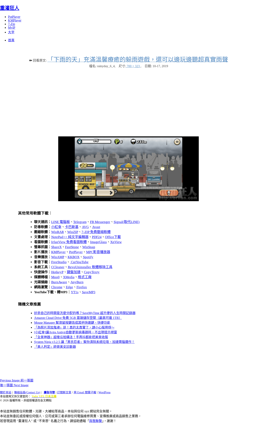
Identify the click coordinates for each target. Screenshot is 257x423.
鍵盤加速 (74, 272)
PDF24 (97, 237)
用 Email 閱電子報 (85, 392)
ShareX (56, 247)
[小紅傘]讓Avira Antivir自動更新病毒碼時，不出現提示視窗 (75, 332)
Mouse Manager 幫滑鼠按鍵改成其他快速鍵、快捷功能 (72, 322)
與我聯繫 (95, 421)
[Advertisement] (128, 100)
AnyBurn (77, 282)
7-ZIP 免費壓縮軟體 (96, 232)
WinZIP (72, 232)
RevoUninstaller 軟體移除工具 (90, 267)
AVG (85, 227)
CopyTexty (92, 272)
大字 (11, 32)
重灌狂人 (9, 8)
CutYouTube (79, 262)
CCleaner (57, 267)
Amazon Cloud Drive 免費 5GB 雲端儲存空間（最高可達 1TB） (78, 318)
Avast (96, 227)
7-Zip (11, 24)
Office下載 (113, 237)
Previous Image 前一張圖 (16, 380)
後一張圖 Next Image (14, 385)
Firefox (81, 287)
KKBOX (74, 257)
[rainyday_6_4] (128, 200)
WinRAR (57, 232)
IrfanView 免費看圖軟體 (69, 242)
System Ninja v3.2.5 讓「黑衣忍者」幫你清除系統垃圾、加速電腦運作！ (84, 342)
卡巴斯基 (72, 227)
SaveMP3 (88, 292)
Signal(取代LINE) (127, 222)
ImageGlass (98, 242)
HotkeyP (57, 272)
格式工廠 (85, 277)
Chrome (56, 287)
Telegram (80, 222)
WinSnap (88, 247)
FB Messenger (100, 222)
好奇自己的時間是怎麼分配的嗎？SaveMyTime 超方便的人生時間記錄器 (85, 313)
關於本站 (5, 392)
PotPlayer (14, 16)
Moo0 (55, 277)
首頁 (11, 40)
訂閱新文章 (64, 392)
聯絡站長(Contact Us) (27, 392)
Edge (69, 287)
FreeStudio (59, 262)
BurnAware (59, 282)
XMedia (68, 277)
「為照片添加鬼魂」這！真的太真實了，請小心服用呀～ (74, 327)
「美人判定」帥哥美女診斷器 (55, 346)
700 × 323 (133, 66)
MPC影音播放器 (98, 252)
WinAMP (57, 257)
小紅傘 (56, 227)
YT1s (75, 292)
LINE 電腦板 (60, 222)
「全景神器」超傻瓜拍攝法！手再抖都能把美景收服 (71, 337)
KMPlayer (14, 20)
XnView (116, 242)
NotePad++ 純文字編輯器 (70, 237)
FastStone (72, 247)
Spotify (88, 257)
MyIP (11, 27)
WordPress (104, 392)
